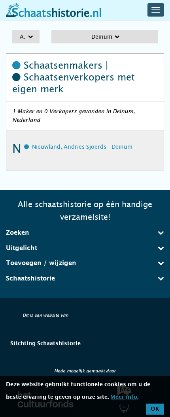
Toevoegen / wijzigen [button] (41, 263)
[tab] (85, 232)
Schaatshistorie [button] (30, 278)
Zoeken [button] (17, 233)
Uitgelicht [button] (21, 248)
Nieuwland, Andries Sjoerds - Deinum (82, 147)
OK (155, 409)
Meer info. (124, 397)
